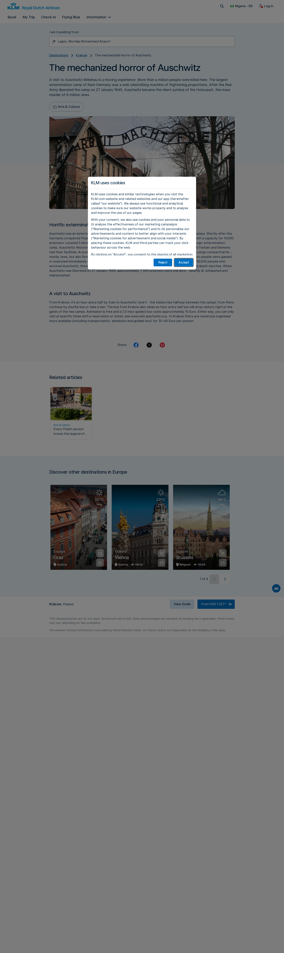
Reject (163, 262)
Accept (184, 262)
